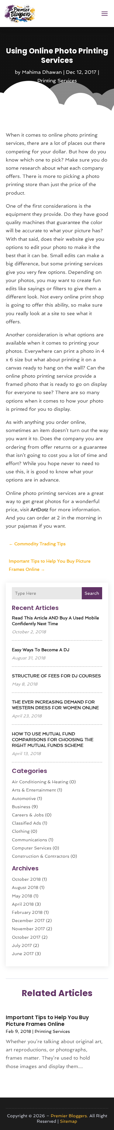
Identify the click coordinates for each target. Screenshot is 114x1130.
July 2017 (22, 945)
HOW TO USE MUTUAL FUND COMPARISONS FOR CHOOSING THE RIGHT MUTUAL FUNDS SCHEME (52, 739)
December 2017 (28, 920)
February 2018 (27, 912)
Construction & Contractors (40, 856)
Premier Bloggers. (69, 1115)
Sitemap (68, 1121)
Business (21, 806)
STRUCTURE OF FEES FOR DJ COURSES (56, 675)
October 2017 (26, 937)
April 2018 (23, 904)
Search (92, 593)
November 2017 (28, 928)
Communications (29, 839)
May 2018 (22, 895)
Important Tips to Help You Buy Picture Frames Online (47, 1021)
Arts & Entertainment (34, 790)
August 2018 (25, 887)
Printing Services (57, 80)
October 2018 (26, 879)
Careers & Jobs (28, 814)
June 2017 (23, 953)
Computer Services (31, 848)
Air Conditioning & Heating (40, 781)
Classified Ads (26, 823)
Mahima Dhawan (42, 72)
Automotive (24, 798)
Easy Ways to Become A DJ (40, 649)
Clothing (20, 831)
